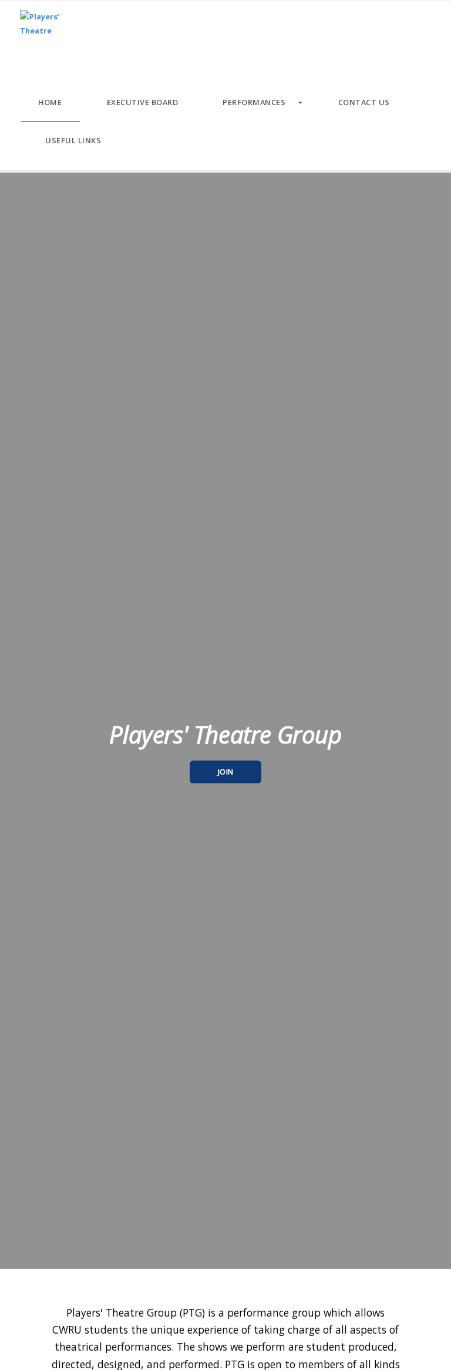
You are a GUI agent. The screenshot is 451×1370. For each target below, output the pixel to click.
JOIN (226, 772)
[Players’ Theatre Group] (42, 27)
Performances (254, 102)
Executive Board (143, 102)
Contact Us (364, 102)
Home (50, 102)
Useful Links (73, 140)
